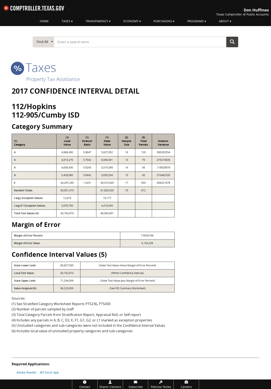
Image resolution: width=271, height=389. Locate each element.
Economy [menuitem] (130, 21)
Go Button (232, 42)
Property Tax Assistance (53, 78)
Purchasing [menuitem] (162, 21)
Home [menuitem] (44, 21)
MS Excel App (49, 372)
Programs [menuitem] (195, 21)
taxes (39, 67)
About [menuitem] (224, 21)
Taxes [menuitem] (66, 21)
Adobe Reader (27, 372)
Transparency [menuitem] (97, 21)
